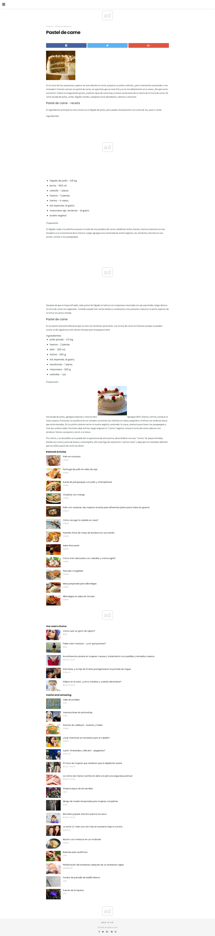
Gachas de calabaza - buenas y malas (83, 725)
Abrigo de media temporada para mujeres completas (90, 801)
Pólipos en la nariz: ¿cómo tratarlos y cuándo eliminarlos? (92, 681)
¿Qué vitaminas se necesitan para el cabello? (86, 737)
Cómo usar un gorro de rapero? (79, 631)
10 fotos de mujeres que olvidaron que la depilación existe (92, 763)
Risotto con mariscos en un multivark (82, 839)
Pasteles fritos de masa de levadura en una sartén (89, 532)
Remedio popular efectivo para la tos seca (84, 814)
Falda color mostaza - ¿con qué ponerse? (84, 643)
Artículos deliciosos (63, 26)
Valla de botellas (71, 699)
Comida (49, 26)
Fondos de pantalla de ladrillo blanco (81, 877)
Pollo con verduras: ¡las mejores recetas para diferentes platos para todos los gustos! (106, 507)
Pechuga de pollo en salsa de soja (80, 469)
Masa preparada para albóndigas (80, 583)
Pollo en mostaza (71, 456)
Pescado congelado (73, 570)
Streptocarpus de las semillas (78, 788)
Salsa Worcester (71, 545)
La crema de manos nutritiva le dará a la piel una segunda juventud (97, 775)
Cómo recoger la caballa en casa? (80, 520)
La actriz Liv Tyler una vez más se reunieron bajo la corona (92, 826)
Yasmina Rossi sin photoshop (77, 712)
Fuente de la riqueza (73, 890)
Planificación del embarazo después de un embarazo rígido (93, 864)
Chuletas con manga (74, 494)
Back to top (107, 922)
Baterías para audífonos (75, 852)
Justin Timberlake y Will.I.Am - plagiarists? (84, 750)
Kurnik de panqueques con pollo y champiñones (87, 482)
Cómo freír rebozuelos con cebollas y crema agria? (89, 558)
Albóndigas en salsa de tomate (79, 596)
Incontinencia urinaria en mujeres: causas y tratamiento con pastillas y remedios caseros (108, 656)
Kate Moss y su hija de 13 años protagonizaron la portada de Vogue (97, 669)
